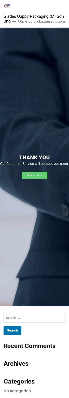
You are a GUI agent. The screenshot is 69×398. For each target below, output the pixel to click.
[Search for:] (34, 317)
